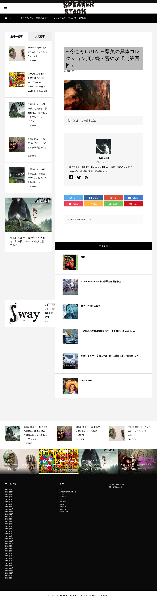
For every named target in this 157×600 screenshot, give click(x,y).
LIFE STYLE (63, 511)
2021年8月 (9, 548)
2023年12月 (9, 492)
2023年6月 (9, 497)
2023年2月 (9, 504)
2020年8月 (9, 578)
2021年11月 (9, 541)
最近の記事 (16, 36)
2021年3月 (9, 561)
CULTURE (32, 60)
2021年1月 (9, 566)
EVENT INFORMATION (37, 91)
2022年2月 (9, 534)
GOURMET (63, 509)
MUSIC (61, 504)
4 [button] (46, 201)
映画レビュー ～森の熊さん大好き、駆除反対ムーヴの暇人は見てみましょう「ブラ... (37, 113)
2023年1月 (9, 507)
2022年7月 (9, 521)
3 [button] (43, 201)
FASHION (62, 507)
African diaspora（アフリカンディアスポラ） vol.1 (37, 52)
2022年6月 (9, 524)
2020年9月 (9, 575)
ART (61, 499)
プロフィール (102, 162)
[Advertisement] (28, 276)
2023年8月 (9, 494)
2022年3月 (9, 531)
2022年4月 (9, 529)
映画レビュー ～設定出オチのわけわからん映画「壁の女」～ (58, 431)
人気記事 (40, 36)
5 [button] (48, 201)
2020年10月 (9, 573)
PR (60, 489)
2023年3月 (9, 502)
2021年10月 (9, 543)
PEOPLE (62, 497)
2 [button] (40, 201)
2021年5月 (9, 556)
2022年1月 (9, 536)
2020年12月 (9, 568)
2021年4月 (9, 558)
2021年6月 (9, 553)
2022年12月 (9, 509)
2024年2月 (9, 489)
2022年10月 (9, 514)
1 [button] (37, 201)
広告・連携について (115, 487)
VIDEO (61, 494)
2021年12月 (9, 538)
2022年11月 (9, 511)
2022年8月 (9, 519)
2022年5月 (9, 526)
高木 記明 (81, 219)
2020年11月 (9, 570)
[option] (48, 433)
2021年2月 (9, 563)
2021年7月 (9, 551)
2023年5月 (9, 499)
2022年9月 (9, 516)
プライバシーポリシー (116, 484)
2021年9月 (9, 546)
